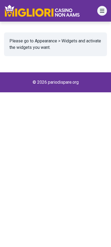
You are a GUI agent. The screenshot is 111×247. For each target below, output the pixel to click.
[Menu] (102, 11)
